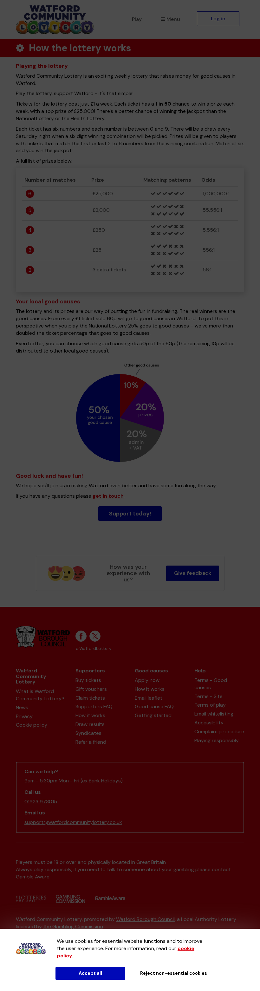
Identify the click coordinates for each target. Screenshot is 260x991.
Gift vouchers (91, 689)
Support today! (130, 513)
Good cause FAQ (154, 706)
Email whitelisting (213, 713)
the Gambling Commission (73, 926)
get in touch (108, 496)
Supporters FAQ (94, 706)
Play (137, 19)
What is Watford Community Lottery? (40, 695)
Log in (218, 18)
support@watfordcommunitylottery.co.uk (73, 822)
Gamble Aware (32, 876)
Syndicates (88, 733)
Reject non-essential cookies (173, 973)
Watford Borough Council (145, 919)
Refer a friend (90, 742)
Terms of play (210, 705)
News (22, 707)
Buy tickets (88, 680)
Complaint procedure (219, 731)
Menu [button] (173, 19)
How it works (90, 715)
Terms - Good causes (210, 684)
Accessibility (209, 722)
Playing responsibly (216, 740)
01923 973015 (40, 801)
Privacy (24, 716)
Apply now (147, 680)
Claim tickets (90, 698)
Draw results (90, 724)
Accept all (90, 973)
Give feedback (192, 573)
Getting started (153, 715)
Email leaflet (148, 698)
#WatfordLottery (93, 648)
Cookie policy (31, 725)
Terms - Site (208, 696)
